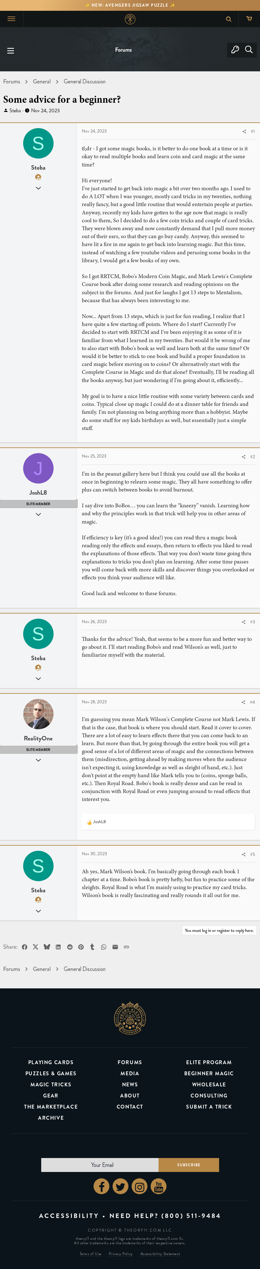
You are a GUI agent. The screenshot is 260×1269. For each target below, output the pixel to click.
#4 (252, 702)
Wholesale (209, 1084)
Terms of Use (90, 1254)
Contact (130, 1106)
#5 (252, 854)
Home (130, 19)
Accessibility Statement (160, 1254)
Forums (130, 1062)
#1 (253, 131)
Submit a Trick (209, 1106)
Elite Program (209, 1062)
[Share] (244, 131)
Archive (51, 1118)
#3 (252, 622)
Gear (50, 1095)
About (130, 1095)
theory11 (130, 1018)
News (130, 1084)
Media (129, 1073)
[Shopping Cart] (249, 19)
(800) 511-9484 (191, 1215)
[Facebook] (101, 1186)
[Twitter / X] (120, 1186)
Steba (15, 110)
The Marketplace (51, 1106)
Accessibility (69, 1215)
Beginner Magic (209, 1073)
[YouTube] (158, 1186)
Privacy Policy (121, 1254)
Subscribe (188, 1165)
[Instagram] (139, 1186)
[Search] (249, 50)
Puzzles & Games (51, 1073)
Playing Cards (51, 1062)
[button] (10, 50)
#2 (252, 457)
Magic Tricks (50, 1084)
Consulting (209, 1095)
